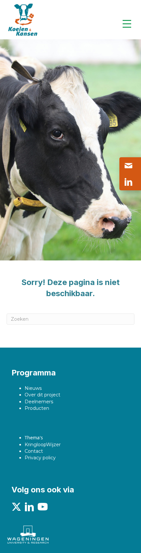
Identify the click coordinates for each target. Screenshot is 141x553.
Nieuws (33, 388)
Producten (37, 408)
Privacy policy (40, 458)
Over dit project (42, 395)
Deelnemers (39, 402)
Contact (34, 451)
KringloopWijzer (43, 445)
